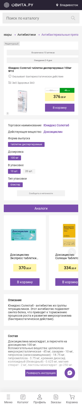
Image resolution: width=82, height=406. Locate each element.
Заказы (56, 402)
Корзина (72, 402)
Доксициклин (53, 131)
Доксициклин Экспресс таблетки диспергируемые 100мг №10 (23, 256)
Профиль (39, 402)
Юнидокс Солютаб (56, 125)
